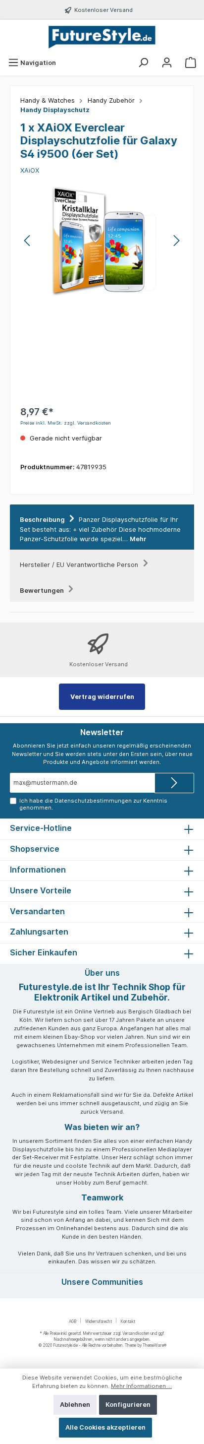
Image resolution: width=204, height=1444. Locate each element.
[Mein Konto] (167, 63)
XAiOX (29, 170)
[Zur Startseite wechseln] (102, 37)
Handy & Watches (47, 100)
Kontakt (127, 1321)
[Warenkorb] (191, 63)
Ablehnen (75, 1404)
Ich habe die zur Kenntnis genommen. (93, 804)
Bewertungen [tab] (42, 590)
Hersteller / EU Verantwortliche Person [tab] (80, 564)
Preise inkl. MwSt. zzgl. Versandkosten (65, 423)
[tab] (102, 527)
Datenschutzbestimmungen (93, 800)
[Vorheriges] (27, 240)
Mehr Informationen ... (141, 1385)
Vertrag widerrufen (102, 696)
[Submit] (174, 783)
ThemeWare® (154, 1345)
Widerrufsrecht (98, 1321)
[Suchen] (143, 63)
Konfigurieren (128, 1404)
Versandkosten (136, 1333)
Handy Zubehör (111, 100)
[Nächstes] (176, 240)
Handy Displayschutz (55, 110)
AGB (72, 1321)
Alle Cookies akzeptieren (105, 1427)
